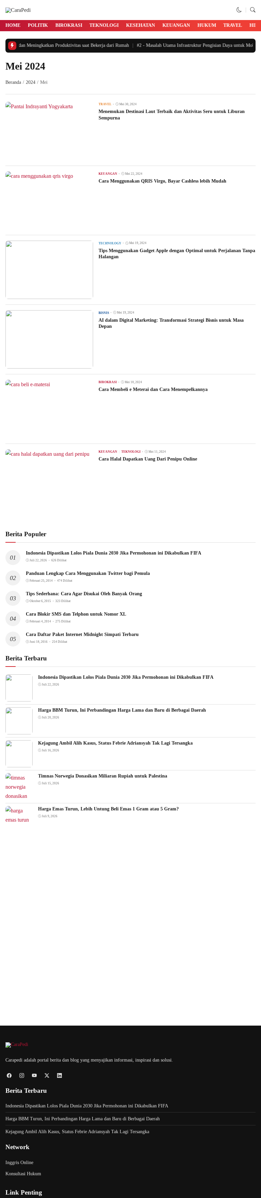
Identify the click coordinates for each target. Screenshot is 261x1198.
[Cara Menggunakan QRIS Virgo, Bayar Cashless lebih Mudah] (39, 176)
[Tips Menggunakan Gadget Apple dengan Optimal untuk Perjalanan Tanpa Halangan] (49, 294)
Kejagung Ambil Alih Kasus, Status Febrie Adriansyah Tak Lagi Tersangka (115, 743)
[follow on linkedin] (59, 1075)
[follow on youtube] (34, 1075)
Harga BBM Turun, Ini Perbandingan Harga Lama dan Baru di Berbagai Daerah (122, 710)
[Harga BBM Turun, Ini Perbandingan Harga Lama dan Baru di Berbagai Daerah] (19, 730)
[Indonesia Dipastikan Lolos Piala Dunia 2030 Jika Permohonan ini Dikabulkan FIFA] (19, 697)
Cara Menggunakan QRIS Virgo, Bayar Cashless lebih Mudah (162, 181)
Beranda (13, 82)
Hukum (206, 25)
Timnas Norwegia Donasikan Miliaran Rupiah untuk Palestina (102, 776)
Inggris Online (19, 1162)
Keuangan (176, 25)
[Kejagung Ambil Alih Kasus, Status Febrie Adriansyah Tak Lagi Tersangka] (19, 763)
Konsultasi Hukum (23, 1173)
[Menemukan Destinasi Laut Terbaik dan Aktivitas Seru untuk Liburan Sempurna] (39, 106)
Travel (232, 25)
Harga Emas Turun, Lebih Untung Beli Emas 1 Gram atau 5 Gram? (108, 808)
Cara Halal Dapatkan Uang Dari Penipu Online (148, 459)
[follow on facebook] (9, 1075)
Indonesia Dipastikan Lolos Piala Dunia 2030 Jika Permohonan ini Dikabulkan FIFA (113, 553)
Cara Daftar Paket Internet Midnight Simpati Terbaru (82, 634)
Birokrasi (68, 25)
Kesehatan (140, 25)
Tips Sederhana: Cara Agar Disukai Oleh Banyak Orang (84, 593)
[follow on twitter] (46, 1075)
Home (12, 25)
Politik (38, 25)
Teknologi (104, 25)
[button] (239, 10)
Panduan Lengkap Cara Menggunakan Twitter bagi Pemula (88, 573)
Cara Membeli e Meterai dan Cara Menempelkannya (153, 389)
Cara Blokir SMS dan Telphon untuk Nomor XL (76, 614)
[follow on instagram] (21, 1075)
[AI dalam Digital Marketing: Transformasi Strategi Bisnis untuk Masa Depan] (49, 364)
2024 (30, 82)
